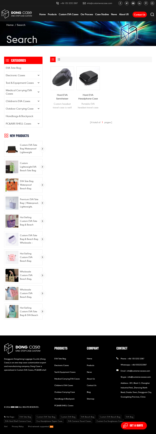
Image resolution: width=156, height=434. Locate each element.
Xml (5, 426)
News (114, 14)
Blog (89, 392)
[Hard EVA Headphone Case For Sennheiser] (88, 78)
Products (52, 14)
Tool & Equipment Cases (20, 82)
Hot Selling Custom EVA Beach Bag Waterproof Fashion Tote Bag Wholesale (28, 257)
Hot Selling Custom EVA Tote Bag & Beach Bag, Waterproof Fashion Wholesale (28, 221)
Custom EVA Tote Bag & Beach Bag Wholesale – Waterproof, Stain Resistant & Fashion (29, 239)
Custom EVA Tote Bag (46, 417)
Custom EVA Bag (68, 417)
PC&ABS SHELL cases (18, 123)
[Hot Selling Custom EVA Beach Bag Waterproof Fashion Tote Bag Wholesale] (11, 257)
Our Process (87, 14)
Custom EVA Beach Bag (110, 417)
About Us (91, 378)
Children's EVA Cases (18, 101)
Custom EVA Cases (68, 14)
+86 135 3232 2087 (69, 3)
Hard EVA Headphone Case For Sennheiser (88, 96)
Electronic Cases (15, 75)
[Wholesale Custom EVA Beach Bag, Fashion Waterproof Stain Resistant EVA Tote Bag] (11, 275)
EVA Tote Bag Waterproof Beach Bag (26, 185)
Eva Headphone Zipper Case (49, 421)
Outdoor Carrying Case (20, 108)
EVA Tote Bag (13, 67)
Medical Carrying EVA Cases (19, 92)
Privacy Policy (18, 426)
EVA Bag (129, 417)
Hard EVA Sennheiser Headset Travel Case (62, 96)
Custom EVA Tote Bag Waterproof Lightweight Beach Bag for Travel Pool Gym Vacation (28, 148)
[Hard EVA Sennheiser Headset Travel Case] (62, 78)
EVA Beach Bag (87, 417)
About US (124, 14)
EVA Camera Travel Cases (79, 421)
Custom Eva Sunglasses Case (110, 421)
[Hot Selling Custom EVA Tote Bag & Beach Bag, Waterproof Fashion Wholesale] (11, 221)
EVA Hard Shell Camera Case (18, 421)
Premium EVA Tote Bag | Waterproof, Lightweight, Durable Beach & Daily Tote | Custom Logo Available (29, 203)
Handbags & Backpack (19, 116)
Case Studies (102, 14)
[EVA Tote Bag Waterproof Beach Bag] (11, 184)
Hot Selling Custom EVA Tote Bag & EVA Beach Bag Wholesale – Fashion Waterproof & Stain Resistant (29, 311)
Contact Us (139, 14)
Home (42, 14)
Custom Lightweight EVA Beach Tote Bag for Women (28, 167)
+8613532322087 (139, 364)
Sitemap (90, 398)
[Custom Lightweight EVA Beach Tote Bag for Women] (11, 166)
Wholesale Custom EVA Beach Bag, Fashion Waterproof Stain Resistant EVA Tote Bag (29, 275)
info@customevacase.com (99, 3)
